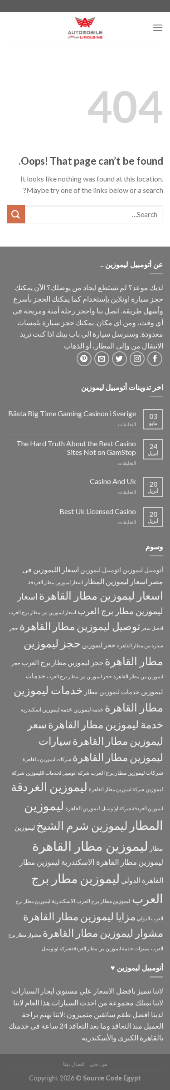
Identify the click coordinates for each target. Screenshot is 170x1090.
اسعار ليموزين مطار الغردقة (55, 582)
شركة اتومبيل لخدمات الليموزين (57, 773)
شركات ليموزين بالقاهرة (47, 759)
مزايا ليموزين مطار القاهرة (79, 916)
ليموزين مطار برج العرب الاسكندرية (91, 901)
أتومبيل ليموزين (142, 570)
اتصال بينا (73, 1063)
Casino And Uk (113, 481)
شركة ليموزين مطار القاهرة (116, 789)
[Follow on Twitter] (119, 358)
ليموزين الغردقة (49, 786)
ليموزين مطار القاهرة (90, 845)
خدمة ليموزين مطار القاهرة (105, 724)
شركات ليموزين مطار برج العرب (127, 772)
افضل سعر (152, 628)
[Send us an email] (101, 358)
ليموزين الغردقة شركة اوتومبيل (132, 808)
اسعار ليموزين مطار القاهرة (101, 595)
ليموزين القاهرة (82, 808)
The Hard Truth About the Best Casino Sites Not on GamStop (76, 447)
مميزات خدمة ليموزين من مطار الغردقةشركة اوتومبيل (96, 948)
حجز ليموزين (99, 645)
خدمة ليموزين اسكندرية (46, 709)
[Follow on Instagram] (137, 358)
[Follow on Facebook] (154, 358)
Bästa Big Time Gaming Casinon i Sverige (72, 413)
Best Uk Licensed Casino (97, 511)
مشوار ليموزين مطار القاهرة (103, 933)
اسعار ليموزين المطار (115, 581)
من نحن (98, 1063)
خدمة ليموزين (88, 709)
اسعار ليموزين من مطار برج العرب (42, 612)
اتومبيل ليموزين (100, 570)
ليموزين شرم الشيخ (82, 825)
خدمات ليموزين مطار (112, 692)
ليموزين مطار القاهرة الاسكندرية (112, 862)
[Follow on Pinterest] (84, 358)
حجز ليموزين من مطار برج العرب (79, 676)
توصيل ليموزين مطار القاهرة (79, 626)
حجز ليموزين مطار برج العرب (62, 662)
